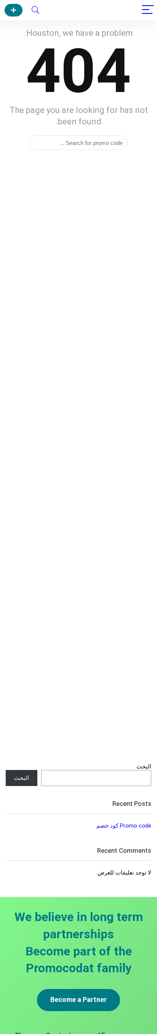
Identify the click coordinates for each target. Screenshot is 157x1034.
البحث (143, 766)
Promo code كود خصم (123, 825)
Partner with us (13, 10)
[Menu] (148, 10)
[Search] (35, 10)
